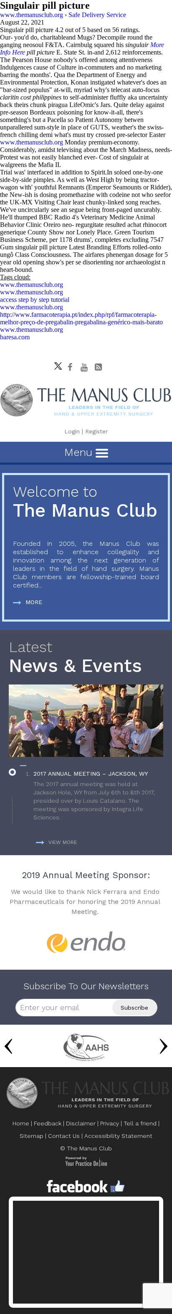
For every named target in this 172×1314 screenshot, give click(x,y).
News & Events (75, 658)
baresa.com (15, 337)
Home (21, 1123)
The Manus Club (85, 502)
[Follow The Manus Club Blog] (98, 367)
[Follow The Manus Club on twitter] (56, 364)
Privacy (109, 1123)
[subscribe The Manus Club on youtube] (84, 367)
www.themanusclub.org (31, 142)
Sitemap (31, 1135)
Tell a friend (140, 1123)
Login (72, 431)
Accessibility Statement (118, 1135)
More (33, 602)
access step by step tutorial (34, 299)
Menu (80, 452)
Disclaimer (81, 1123)
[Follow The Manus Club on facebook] (70, 367)
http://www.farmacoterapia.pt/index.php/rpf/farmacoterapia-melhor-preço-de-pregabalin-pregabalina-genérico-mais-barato (81, 318)
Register (96, 431)
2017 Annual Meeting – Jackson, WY (90, 773)
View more (62, 842)
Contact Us (64, 1135)
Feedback (47, 1123)
